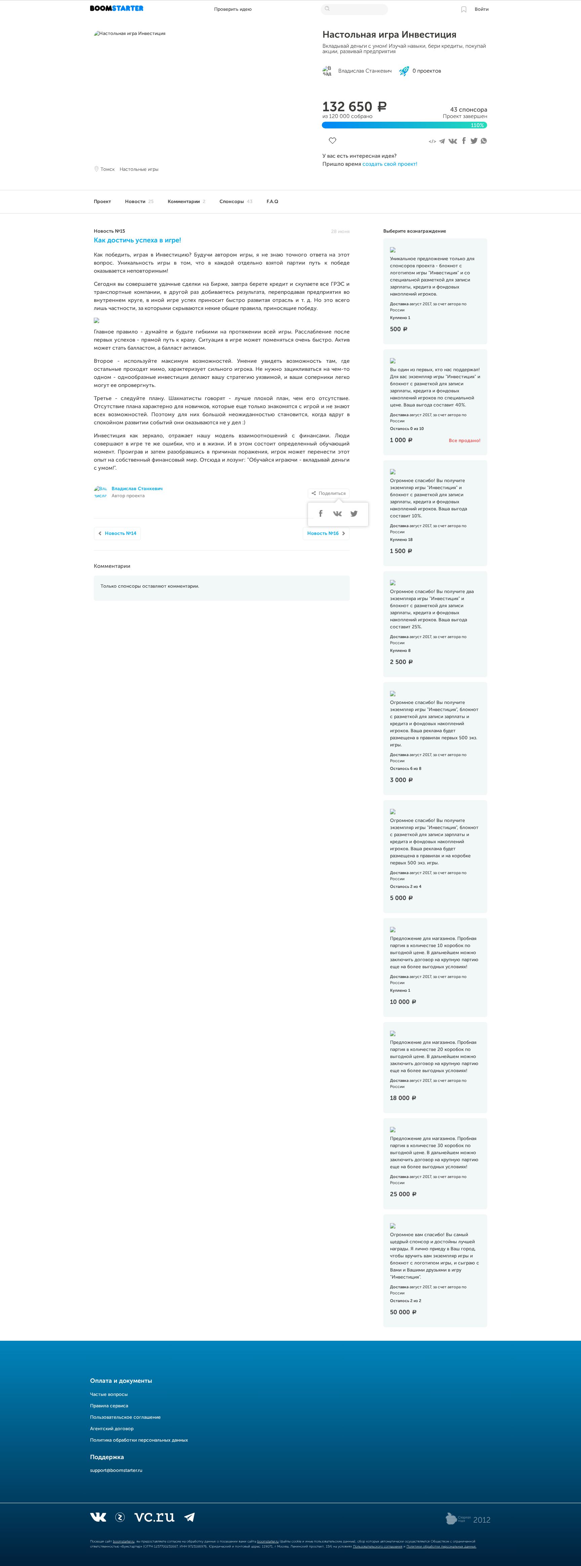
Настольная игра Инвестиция (389, 35)
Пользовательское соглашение (125, 1417)
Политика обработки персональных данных (139, 1440)
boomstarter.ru (123, 1541)
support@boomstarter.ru (116, 1470)
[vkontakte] (98, 1518)
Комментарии (186, 201)
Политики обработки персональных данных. (441, 1546)
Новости (139, 201)
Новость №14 (121, 533)
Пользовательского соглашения (377, 1546)
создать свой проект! (389, 164)
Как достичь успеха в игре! (137, 240)
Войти (482, 9)
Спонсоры (236, 201)
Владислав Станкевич (137, 488)
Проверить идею (233, 9)
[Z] (120, 1518)
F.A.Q (272, 201)
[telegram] (189, 1518)
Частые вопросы (109, 1394)
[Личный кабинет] (463, 9)
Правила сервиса (109, 1406)
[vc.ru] (154, 1518)
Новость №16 (323, 533)
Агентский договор (111, 1428)
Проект (102, 201)
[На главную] (117, 9)
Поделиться (332, 493)
